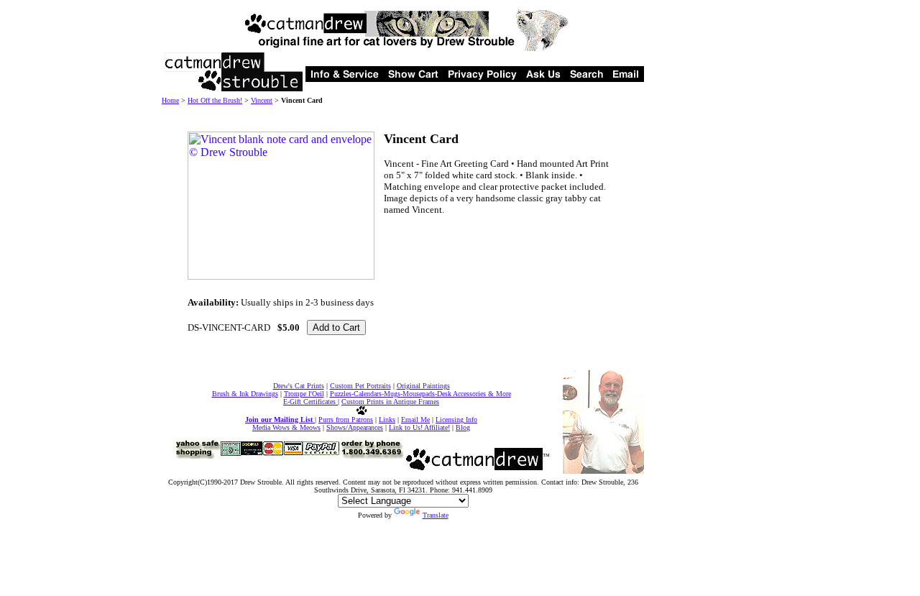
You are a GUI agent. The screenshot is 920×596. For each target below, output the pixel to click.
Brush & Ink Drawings (245, 394)
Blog (463, 427)
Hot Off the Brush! (215, 100)
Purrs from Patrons (345, 419)
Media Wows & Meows (286, 427)
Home (170, 100)
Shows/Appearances (354, 427)
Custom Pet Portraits (360, 386)
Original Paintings (423, 386)
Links (387, 419)
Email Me (415, 419)
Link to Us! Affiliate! (419, 427)
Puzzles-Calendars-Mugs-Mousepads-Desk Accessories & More (420, 394)
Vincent (261, 100)
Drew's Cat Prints (298, 386)
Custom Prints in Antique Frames (390, 401)
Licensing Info (456, 419)
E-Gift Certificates (310, 401)
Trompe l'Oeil (304, 394)
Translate (435, 515)
